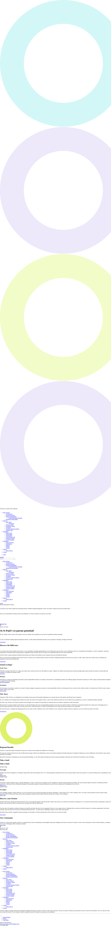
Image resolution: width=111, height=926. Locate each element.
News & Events (10, 542)
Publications (9, 544)
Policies (8, 545)
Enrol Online (9, 534)
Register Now (3, 624)
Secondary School (10, 526)
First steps (2, 673)
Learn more (3, 642)
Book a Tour (9, 533)
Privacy (5, 918)
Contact (5, 552)
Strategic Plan (9, 530)
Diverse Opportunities (11, 516)
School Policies (6, 917)
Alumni (8, 548)
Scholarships (9, 535)
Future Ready (3, 690)
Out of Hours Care (10, 537)
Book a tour (3, 775)
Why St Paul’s (6, 512)
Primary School (9, 524)
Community (6, 541)
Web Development (4, 924)
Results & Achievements (12, 519)
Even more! (3, 814)
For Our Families (10, 539)
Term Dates (6, 920)
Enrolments (5, 531)
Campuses (8, 527)
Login (4, 554)
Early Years (8, 522)
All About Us (9, 514)
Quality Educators (10, 515)
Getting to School (10, 538)
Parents (8, 546)
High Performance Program (15, 518)
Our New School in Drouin (12, 529)
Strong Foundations (4, 682)
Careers (5, 549)
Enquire (2, 557)
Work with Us (9, 550)
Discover (5, 520)
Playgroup (11, 523)
